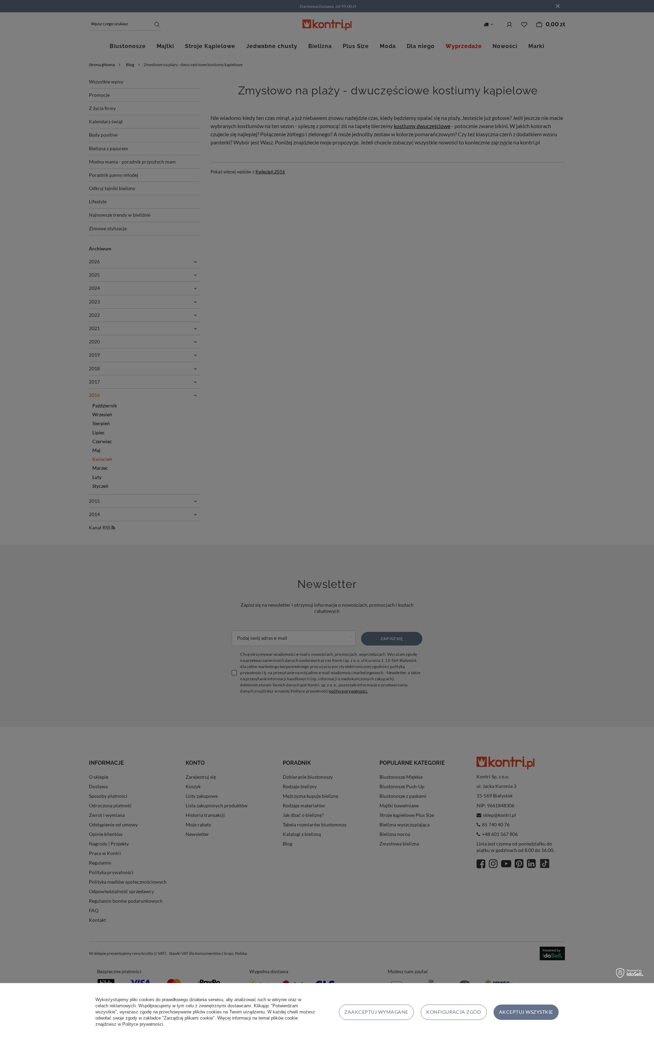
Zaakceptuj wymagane (376, 1012)
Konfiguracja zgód (453, 1012)
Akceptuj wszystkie (526, 1012)
